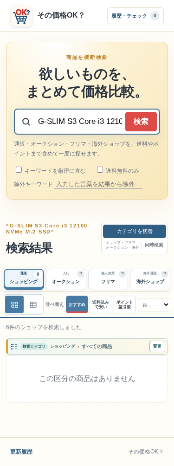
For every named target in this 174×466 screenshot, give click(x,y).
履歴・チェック (133, 15)
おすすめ (77, 304)
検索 (141, 121)
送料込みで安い (100, 305)
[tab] (24, 279)
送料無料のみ (121, 171)
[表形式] (33, 304)
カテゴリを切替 (135, 231)
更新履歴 (21, 451)
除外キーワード (34, 184)
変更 (157, 346)
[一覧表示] (14, 304)
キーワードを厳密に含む (54, 171)
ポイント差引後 (124, 305)
